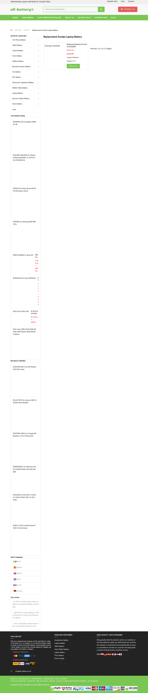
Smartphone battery (61, 640)
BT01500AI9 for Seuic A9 (36, 256)
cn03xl (52, 681)
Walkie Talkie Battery (20, 88)
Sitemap (131, 1)
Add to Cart (73, 66)
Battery (18, 30)
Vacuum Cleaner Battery (20, 98)
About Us (14, 679)
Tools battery (59, 655)
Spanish (19, 567)
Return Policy (24, 679)
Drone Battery (17, 104)
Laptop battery (59, 652)
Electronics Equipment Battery (23, 82)
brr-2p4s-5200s (42, 681)
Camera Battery (17, 50)
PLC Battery (16, 77)
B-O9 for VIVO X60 (34, 312)
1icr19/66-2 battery (18, 681)
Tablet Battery (17, 45)
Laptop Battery (17, 93)
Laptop (26, 30)
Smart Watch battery (61, 649)
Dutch (18, 579)
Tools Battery (17, 56)
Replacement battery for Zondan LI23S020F (77, 46)
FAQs (122, 1)
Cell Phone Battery (19, 40)
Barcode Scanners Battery (21, 66)
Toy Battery (16, 72)
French (18, 585)
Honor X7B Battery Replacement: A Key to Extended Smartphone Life (25, 625)
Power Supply (59, 658)
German (19, 591)
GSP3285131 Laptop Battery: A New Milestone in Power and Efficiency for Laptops (25, 615)
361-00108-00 (93, 681)
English (19, 573)
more (14, 109)
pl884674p (31, 681)
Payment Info (112, 1)
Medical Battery (18, 61)
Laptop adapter (59, 643)
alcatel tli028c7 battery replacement (71, 681)
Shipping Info (49, 679)
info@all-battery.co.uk (23, 671)
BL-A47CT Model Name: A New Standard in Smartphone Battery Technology (25, 604)
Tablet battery (59, 646)
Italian (18, 561)
